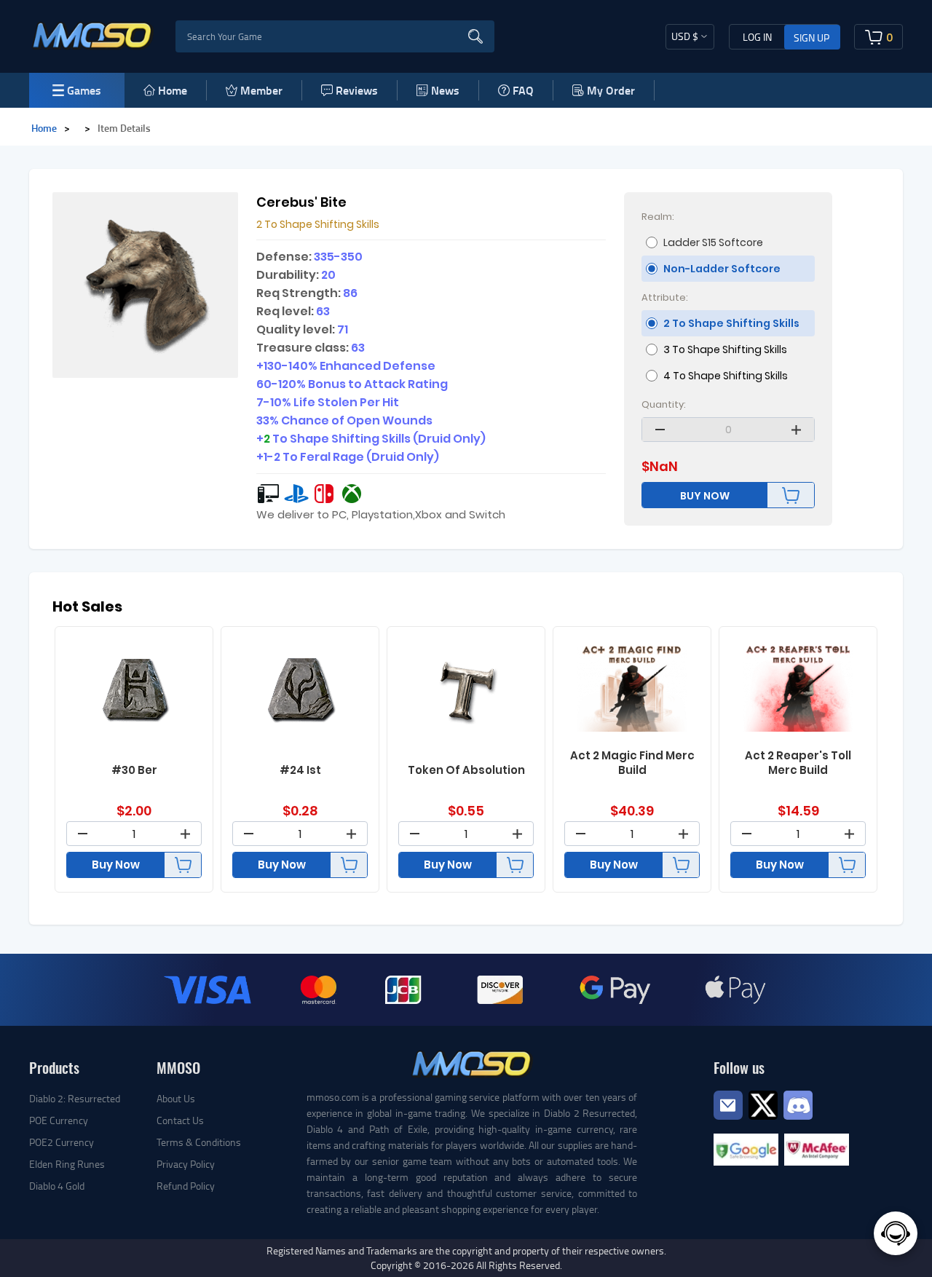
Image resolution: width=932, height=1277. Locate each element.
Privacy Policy (186, 1164)
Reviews (357, 90)
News (445, 90)
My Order (611, 90)
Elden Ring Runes (67, 1164)
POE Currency (58, 1120)
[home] (93, 35)
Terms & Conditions (199, 1142)
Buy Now (116, 864)
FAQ (523, 90)
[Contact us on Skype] (763, 1103)
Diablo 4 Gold (56, 1186)
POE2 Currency (61, 1142)
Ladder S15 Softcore (713, 242)
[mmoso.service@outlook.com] (728, 1119)
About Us (176, 1098)
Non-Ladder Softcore (722, 268)
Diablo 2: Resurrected (74, 1098)
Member (261, 90)
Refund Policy (186, 1186)
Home (172, 90)
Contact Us (180, 1120)
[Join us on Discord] (798, 1103)
